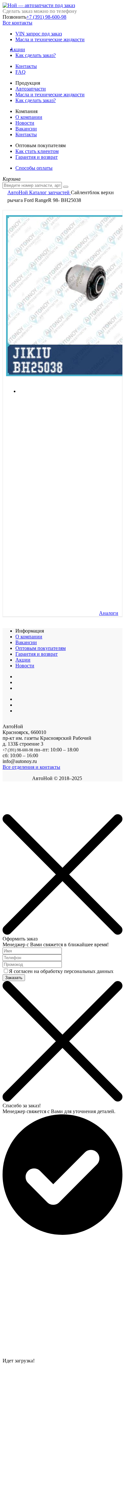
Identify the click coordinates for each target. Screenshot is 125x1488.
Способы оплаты (34, 168)
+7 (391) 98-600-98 (46, 17)
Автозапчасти (30, 88)
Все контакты (17, 22)
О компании (28, 117)
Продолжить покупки (25, 810)
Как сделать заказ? (35, 55)
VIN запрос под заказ (38, 33)
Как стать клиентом (37, 151)
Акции (20, 49)
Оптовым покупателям (40, 648)
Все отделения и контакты (31, 767)
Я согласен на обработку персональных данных (61, 971)
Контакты (26, 66)
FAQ (20, 72)
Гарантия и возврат (36, 157)
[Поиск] (65, 187)
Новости (24, 123)
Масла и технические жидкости (50, 39)
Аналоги (108, 613)
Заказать (13, 977)
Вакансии (26, 128)
